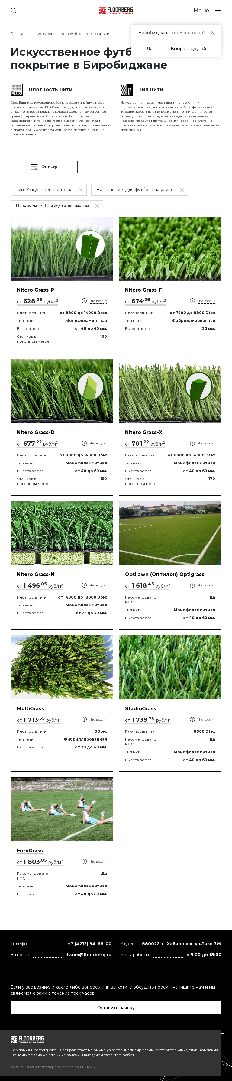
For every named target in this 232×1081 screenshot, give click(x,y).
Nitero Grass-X (143, 432)
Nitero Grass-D (36, 432)
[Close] (212, 32)
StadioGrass (140, 708)
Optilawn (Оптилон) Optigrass (165, 574)
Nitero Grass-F (143, 290)
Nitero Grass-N (35, 574)
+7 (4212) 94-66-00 (89, 944)
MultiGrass (30, 708)
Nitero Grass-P (35, 290)
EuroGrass (30, 851)
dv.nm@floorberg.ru (88, 954)
